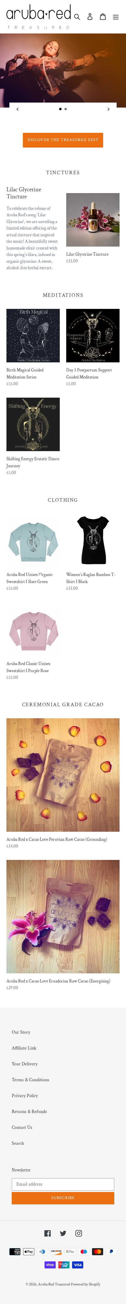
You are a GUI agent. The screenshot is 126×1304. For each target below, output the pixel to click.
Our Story (21, 1032)
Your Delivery (25, 1064)
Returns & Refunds (29, 1112)
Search (18, 1143)
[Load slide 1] (60, 109)
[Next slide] (108, 109)
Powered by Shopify (85, 1284)
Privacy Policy (25, 1096)
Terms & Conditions (30, 1080)
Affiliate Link (24, 1048)
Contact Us (22, 1127)
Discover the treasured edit (63, 140)
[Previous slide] (17, 109)
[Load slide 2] (65, 109)
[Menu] (115, 16)
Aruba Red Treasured (54, 1284)
